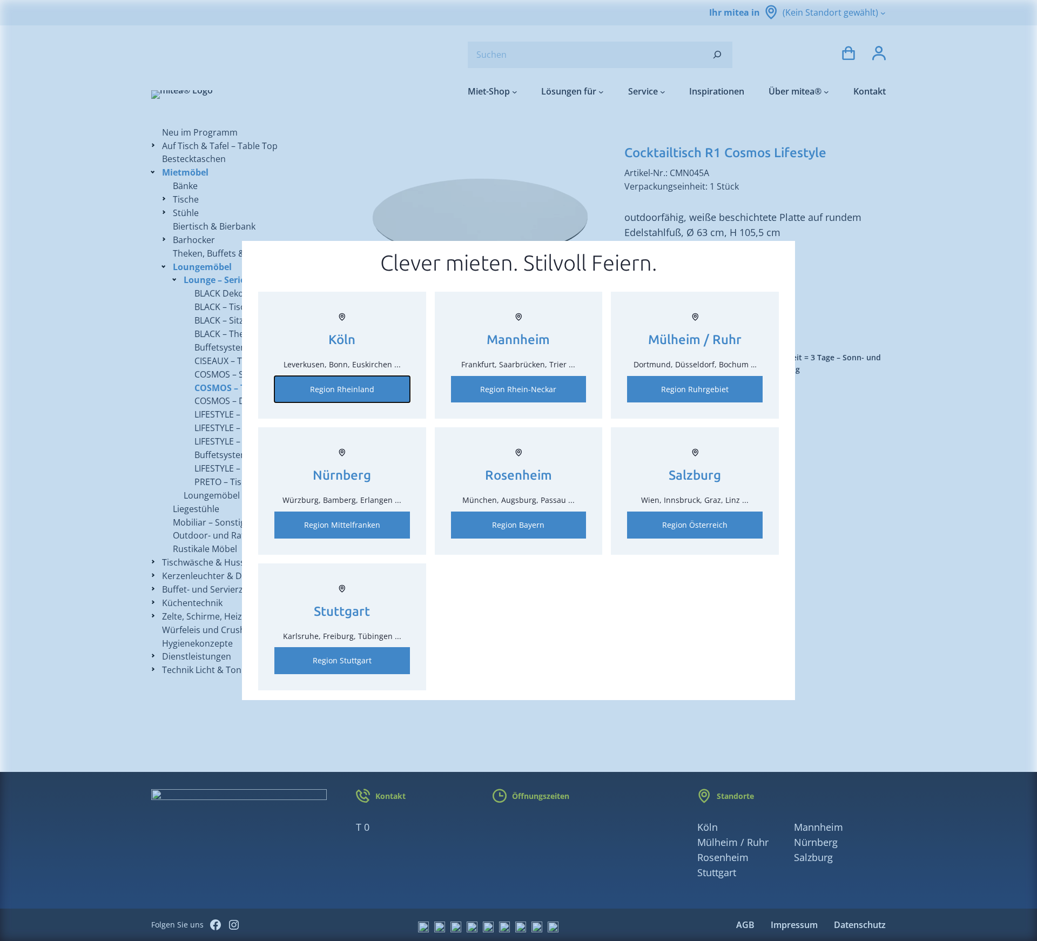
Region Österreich (695, 525)
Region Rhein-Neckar (518, 389)
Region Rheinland (342, 389)
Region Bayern (518, 525)
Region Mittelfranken (342, 525)
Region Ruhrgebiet (695, 389)
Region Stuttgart (342, 660)
